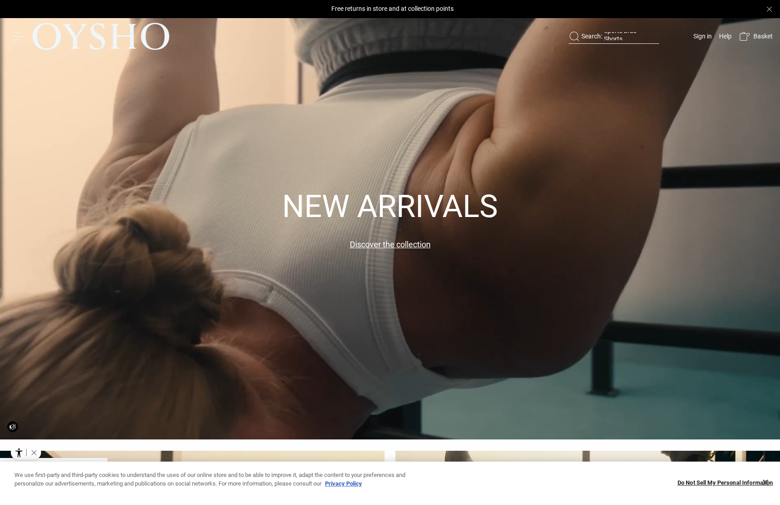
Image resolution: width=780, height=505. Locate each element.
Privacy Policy (343, 483)
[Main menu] (18, 36)
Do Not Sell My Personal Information (725, 482)
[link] (702, 36)
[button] (756, 36)
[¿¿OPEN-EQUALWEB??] (26, 452)
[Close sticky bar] (769, 9)
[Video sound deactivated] (12, 426)
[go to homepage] (100, 36)
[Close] (765, 482)
